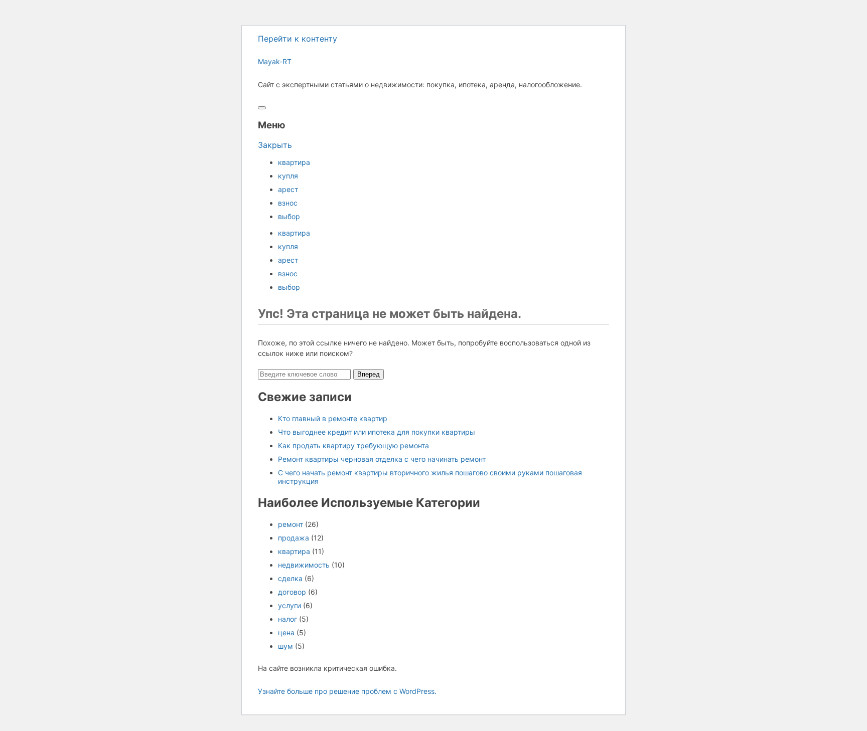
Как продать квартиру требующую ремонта (353, 445)
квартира (294, 162)
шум (285, 646)
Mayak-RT (275, 61)
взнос (288, 203)
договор (292, 592)
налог (287, 619)
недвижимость (304, 565)
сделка (290, 578)
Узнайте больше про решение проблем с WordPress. (347, 691)
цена (286, 632)
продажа (293, 537)
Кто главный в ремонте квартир (332, 418)
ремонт (290, 524)
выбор (289, 216)
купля (288, 175)
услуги (289, 605)
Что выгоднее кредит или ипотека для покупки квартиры (376, 432)
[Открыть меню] (262, 107)
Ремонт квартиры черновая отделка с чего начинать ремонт (382, 459)
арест (288, 189)
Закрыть (275, 145)
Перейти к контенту (297, 39)
